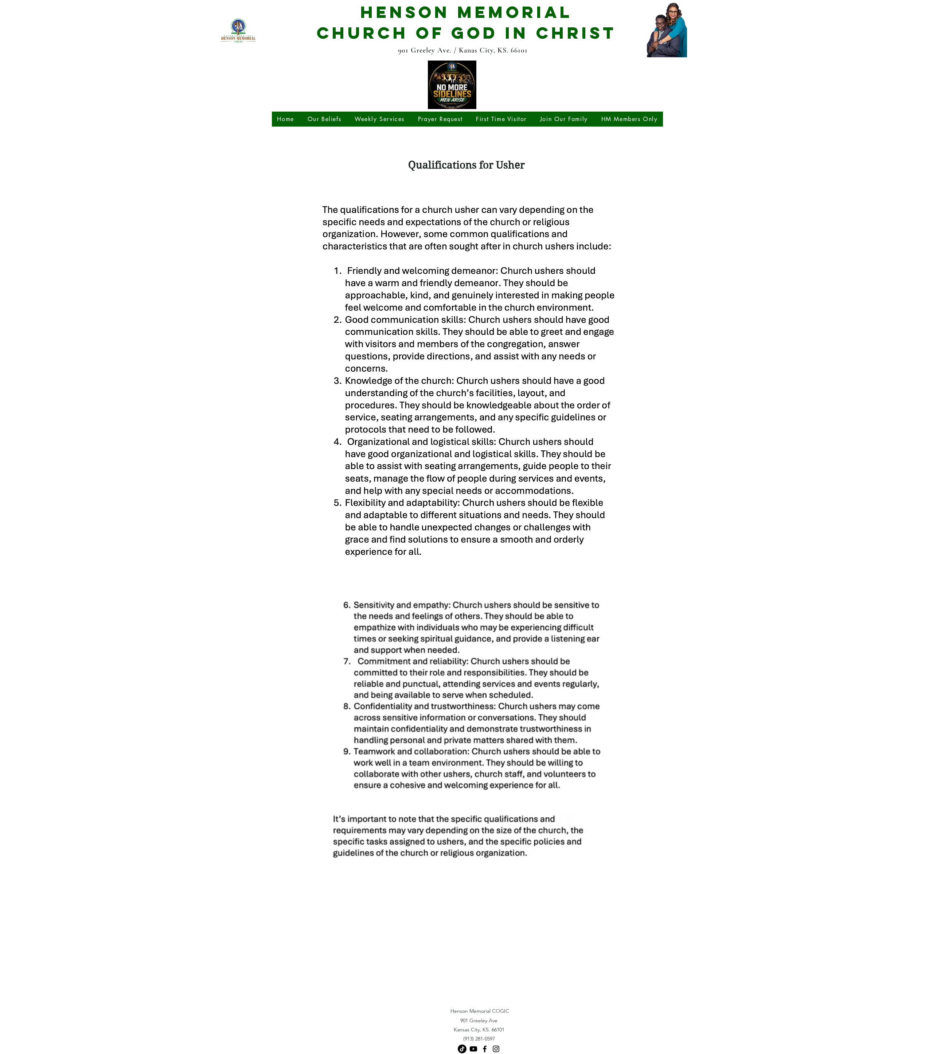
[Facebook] (484, 1049)
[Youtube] (473, 1049)
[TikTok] (462, 1049)
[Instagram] (496, 1049)
